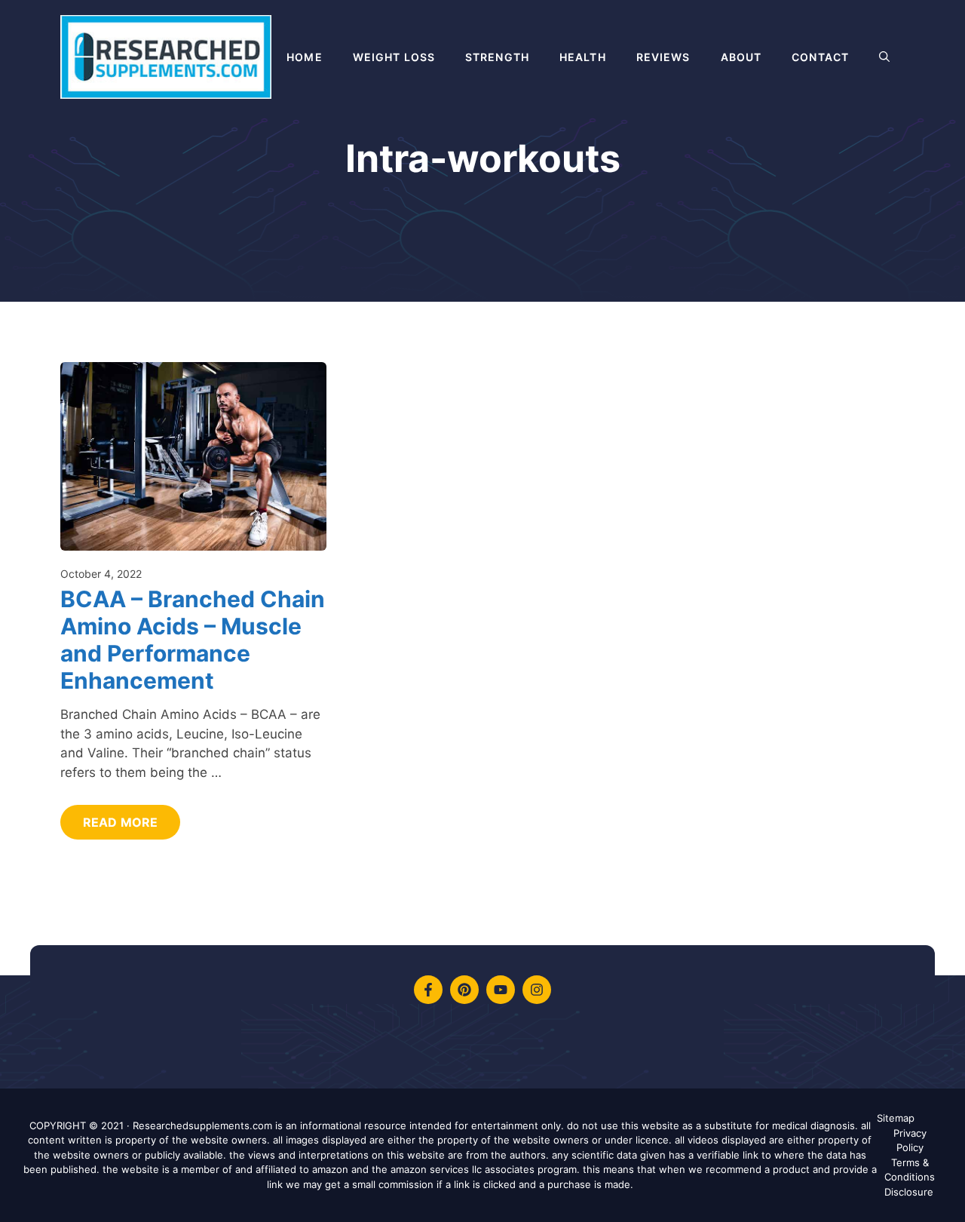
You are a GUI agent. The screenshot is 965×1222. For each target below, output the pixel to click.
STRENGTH (497, 57)
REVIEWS (663, 57)
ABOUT (741, 57)
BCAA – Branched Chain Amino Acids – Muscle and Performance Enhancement (192, 639)
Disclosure (908, 1192)
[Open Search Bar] (884, 57)
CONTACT (820, 57)
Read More (120, 822)
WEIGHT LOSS (394, 57)
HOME (304, 57)
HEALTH (582, 57)
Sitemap (895, 1118)
